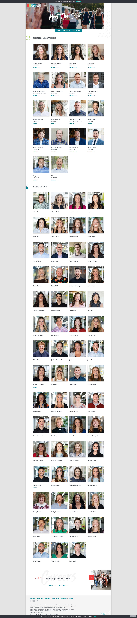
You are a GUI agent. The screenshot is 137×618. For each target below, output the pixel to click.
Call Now (78, 1)
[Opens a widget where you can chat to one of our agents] (133, 616)
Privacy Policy (32, 612)
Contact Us (40, 598)
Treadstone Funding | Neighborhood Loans (34, 6)
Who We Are (62, 585)
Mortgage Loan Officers (63, 30)
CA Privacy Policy (39, 612)
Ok (94, 616)
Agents (71, 598)
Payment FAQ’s (55, 598)
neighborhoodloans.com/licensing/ (36, 610)
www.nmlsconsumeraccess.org (61, 610)
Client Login (47, 598)
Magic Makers (76, 30)
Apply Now (32, 598)
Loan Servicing (64, 598)
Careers (51, 585)
